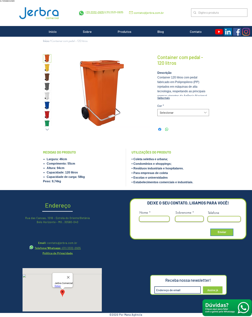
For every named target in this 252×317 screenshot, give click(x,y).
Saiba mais (163, 97)
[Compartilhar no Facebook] (160, 129)
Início (46, 41)
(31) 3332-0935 (95, 12)
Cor (160, 105)
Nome (143, 212)
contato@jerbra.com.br (149, 12)
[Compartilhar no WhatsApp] (167, 129)
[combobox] (183, 112)
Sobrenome (183, 212)
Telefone (213, 212)
